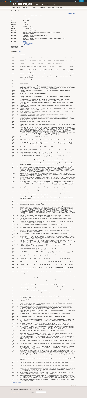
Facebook (20, 1)
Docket (24, 41)
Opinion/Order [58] (26, 44)
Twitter (12, 1)
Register (32, 392)
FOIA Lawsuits (42, 7)
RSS (7, 1)
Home (13, 7)
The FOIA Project (21, 3)
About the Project (59, 7)
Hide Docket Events (17, 382)
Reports (18, 7)
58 (17, 379)
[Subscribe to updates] (72, 13)
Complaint (25, 42)
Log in (31, 393)
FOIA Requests (33, 7)
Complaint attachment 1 (28, 43)
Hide (20, 51)
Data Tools (25, 7)
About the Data (51, 7)
